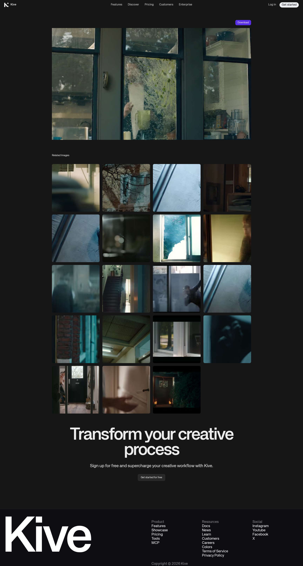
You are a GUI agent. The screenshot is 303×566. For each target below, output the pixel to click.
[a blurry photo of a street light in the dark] (126, 238)
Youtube (258, 530)
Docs (206, 526)
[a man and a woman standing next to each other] (76, 289)
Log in (272, 4)
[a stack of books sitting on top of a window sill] (177, 238)
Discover (133, 4)
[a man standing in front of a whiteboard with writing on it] (126, 390)
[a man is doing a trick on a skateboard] (177, 289)
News (206, 530)
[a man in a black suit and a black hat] (76, 339)
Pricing (149, 4)
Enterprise (185, 4)
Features (116, 4)
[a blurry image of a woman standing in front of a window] (227, 238)
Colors (207, 547)
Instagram (260, 526)
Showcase (160, 530)
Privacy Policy (213, 555)
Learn (206, 534)
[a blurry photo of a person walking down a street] (76, 188)
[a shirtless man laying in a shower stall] (227, 289)
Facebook (260, 534)
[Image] (126, 188)
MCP (155, 543)
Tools (156, 539)
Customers (166, 4)
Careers (208, 543)
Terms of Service (215, 551)
